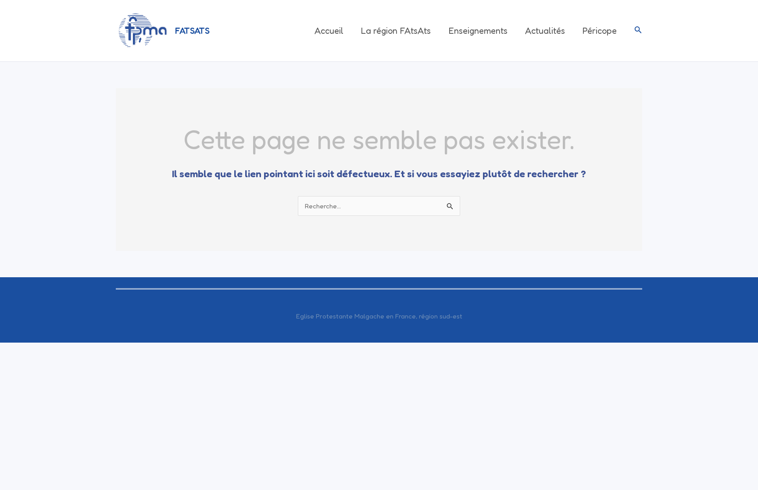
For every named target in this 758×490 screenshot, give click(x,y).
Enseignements (478, 30)
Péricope (600, 30)
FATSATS (192, 30)
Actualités (545, 30)
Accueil (329, 30)
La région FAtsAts (396, 30)
